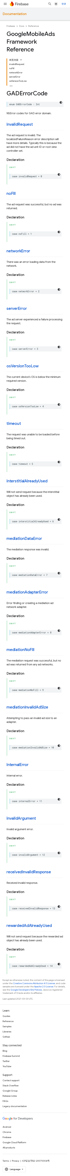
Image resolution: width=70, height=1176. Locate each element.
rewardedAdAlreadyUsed (29, 925)
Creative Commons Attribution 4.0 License (34, 983)
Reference (33, 26)
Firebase (11, 26)
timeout (14, 423)
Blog (5, 1050)
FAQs (5, 1101)
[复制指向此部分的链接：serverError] (30, 309)
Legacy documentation (15, 1106)
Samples (7, 1026)
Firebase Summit (11, 1056)
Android (7, 1126)
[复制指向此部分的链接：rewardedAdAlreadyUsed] (55, 926)
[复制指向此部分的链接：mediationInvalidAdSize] (51, 707)
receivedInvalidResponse (29, 872)
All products (9, 1147)
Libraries (7, 1031)
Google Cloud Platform (14, 1142)
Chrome (7, 1132)
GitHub (6, 1036)
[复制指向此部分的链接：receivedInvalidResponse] (54, 872)
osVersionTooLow (22, 366)
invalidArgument (21, 818)
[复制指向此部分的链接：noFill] (19, 194)
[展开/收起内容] (21, 60)
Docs (21, 26)
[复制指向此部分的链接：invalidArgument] (39, 819)
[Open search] (50, 4)
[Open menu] (5, 4)
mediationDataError (24, 538)
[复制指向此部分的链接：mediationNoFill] (37, 650)
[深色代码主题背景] (60, 102)
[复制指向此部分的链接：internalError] (31, 765)
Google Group (10, 1090)
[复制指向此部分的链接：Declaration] (27, 160)
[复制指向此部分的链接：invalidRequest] (36, 125)
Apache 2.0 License (43, 986)
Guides (6, 1016)
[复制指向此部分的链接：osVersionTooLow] (41, 366)
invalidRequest (20, 124)
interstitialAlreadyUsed (27, 481)
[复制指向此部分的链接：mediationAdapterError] (51, 592)
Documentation (15, 14)
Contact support (11, 1080)
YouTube (7, 1066)
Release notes (10, 1095)
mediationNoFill (20, 649)
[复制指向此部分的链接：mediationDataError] (45, 539)
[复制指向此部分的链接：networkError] (33, 251)
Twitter (6, 1061)
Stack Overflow (11, 1085)
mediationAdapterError (27, 592)
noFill (11, 193)
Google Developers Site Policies (26, 989)
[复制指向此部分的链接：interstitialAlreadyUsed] (51, 481)
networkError (18, 251)
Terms (6, 1161)
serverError (17, 308)
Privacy (15, 1161)
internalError (17, 764)
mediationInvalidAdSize (27, 707)
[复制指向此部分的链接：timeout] (24, 424)
